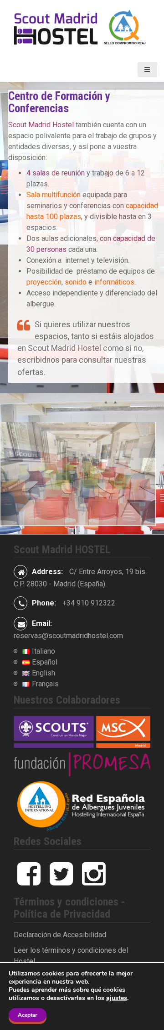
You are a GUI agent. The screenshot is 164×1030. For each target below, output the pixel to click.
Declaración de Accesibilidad (60, 934)
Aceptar (27, 1015)
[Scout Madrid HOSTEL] (82, 28)
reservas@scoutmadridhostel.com (68, 635)
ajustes (116, 998)
